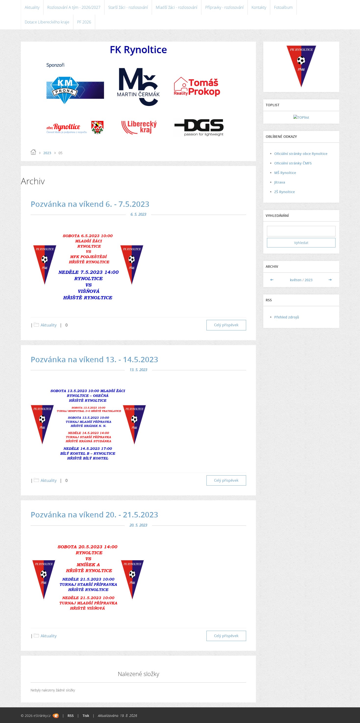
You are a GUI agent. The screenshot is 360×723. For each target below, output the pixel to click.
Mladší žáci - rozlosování (176, 7)
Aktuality (32, 7)
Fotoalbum (283, 7)
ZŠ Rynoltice (284, 191)
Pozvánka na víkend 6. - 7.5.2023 (90, 204)
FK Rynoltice (138, 49)
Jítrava (279, 182)
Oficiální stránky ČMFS (293, 163)
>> (330, 280)
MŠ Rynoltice (285, 172)
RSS (71, 715)
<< (272, 280)
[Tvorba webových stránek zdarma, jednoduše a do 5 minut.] (56, 715)
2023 (47, 153)
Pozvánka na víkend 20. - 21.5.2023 (94, 514)
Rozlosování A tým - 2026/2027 (73, 7)
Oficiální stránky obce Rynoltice (300, 153)
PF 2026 (84, 22)
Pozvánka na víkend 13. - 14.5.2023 (94, 359)
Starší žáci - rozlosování (128, 7)
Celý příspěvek (226, 324)
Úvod (33, 152)
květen (295, 280)
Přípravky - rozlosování (224, 7)
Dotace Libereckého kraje (47, 22)
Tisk (86, 715)
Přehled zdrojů (286, 317)
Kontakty (259, 7)
